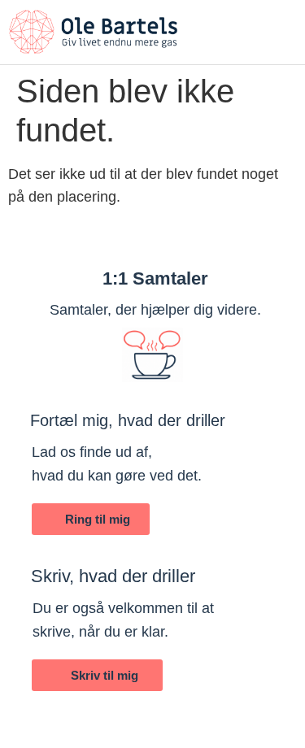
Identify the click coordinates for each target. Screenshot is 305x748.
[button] (285, 23)
